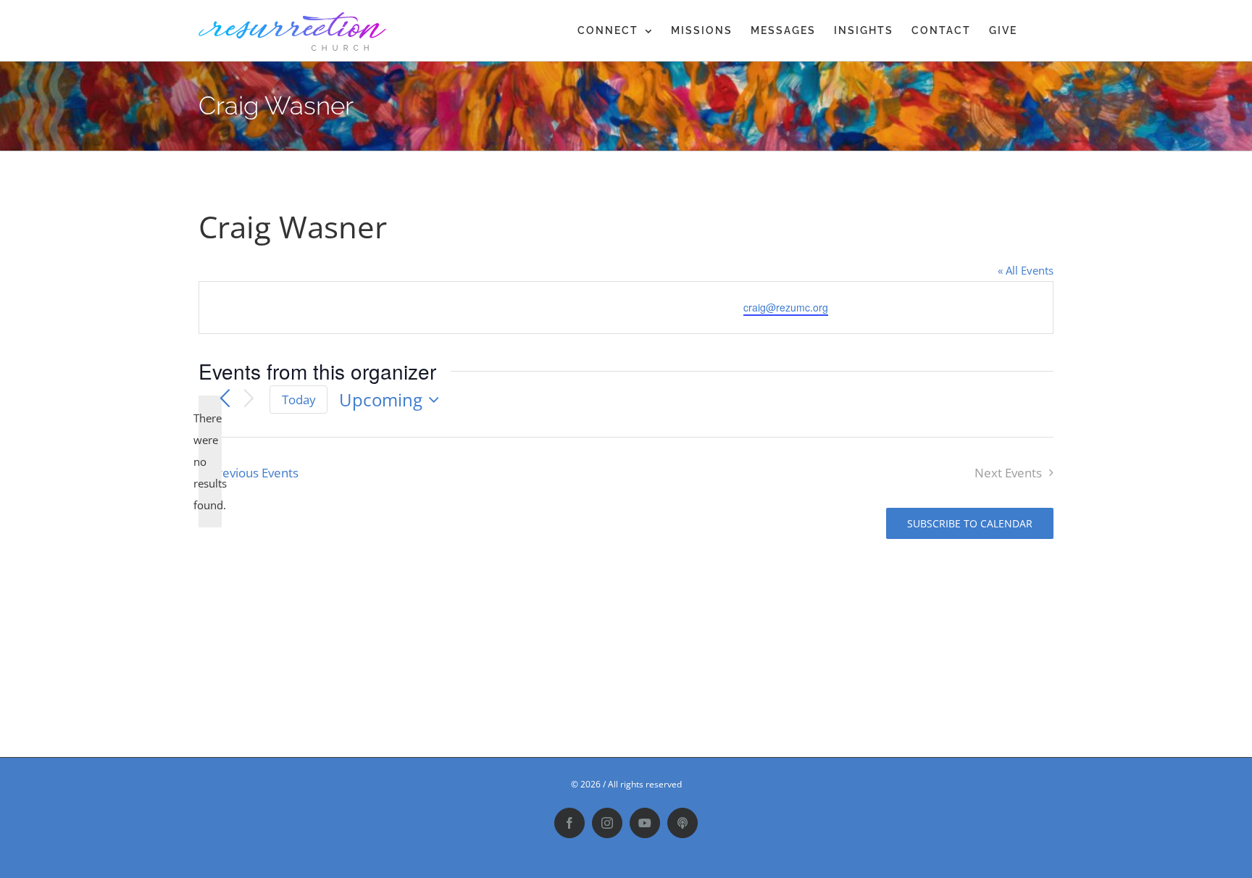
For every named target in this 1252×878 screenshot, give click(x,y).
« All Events (1025, 270)
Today (299, 399)
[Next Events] (249, 399)
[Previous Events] (224, 400)
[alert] (210, 461)
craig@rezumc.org (785, 307)
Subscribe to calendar (969, 523)
